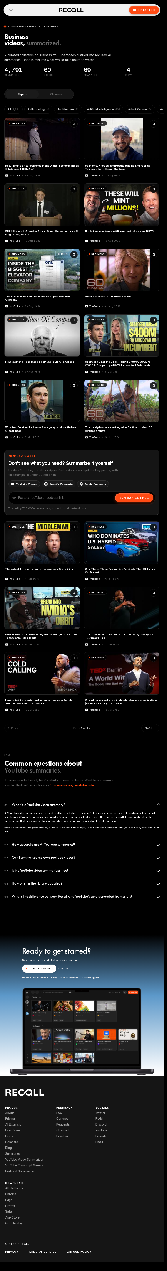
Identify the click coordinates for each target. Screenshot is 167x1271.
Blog (8, 1147)
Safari (9, 1211)
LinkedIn (101, 1136)
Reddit (99, 1118)
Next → (150, 728)
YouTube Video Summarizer (24, 1159)
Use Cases (13, 1130)
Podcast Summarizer (20, 1171)
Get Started (144, 9)
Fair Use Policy (79, 1252)
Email (99, 1142)
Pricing (10, 1118)
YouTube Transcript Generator (26, 1165)
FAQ (59, 1112)
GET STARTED (42, 968)
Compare (11, 1142)
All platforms (14, 1188)
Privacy (11, 1252)
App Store (12, 1217)
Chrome (10, 1194)
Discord (101, 1124)
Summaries (13, 1153)
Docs (9, 1136)
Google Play (14, 1223)
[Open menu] (10, 10)
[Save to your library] (74, 124)
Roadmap (63, 1136)
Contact (62, 1118)
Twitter (100, 1112)
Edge (8, 1200)
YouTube (101, 1130)
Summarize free (134, 497)
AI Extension (14, 1124)
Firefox (10, 1205)
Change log (64, 1130)
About (9, 1112)
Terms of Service (42, 1252)
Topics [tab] (22, 94)
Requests (63, 1124)
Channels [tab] (56, 94)
